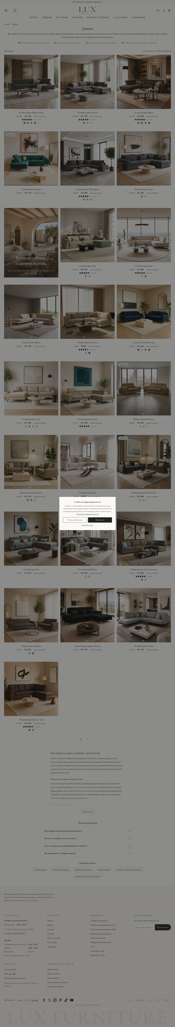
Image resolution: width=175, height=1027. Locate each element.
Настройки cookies (87, 525)
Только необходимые (75, 520)
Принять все (100, 520)
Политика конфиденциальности (87, 514)
